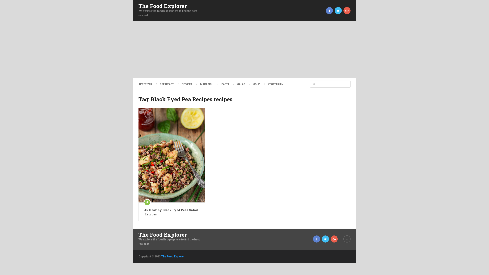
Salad (241, 84)
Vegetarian (275, 84)
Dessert (187, 84)
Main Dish (206, 84)
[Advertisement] (244, 49)
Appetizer (145, 84)
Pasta (225, 84)
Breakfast (167, 84)
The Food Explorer (162, 6)
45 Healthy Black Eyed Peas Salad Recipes (171, 212)
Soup (256, 84)
